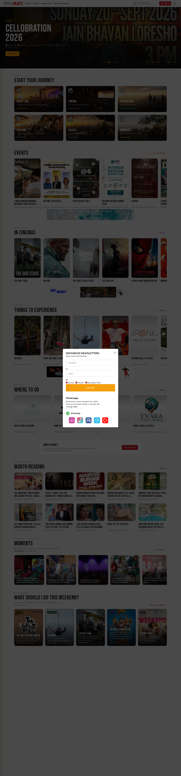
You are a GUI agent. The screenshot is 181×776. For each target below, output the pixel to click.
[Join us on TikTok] (80, 420)
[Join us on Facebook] (88, 420)
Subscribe (90, 388)
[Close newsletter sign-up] (114, 352)
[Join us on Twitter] (97, 420)
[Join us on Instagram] (72, 420)
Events (70, 382)
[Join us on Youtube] (105, 420)
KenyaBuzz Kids (94, 382)
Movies (80, 382)
